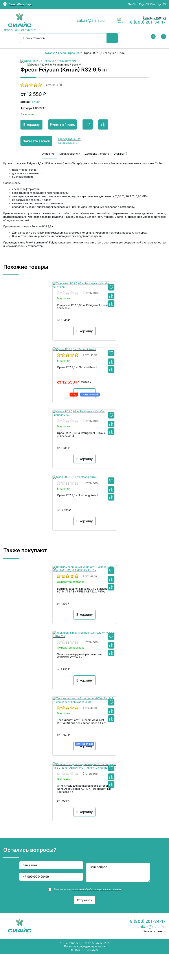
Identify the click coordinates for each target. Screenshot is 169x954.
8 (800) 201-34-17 (148, 22)
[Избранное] (111, 287)
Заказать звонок (154, 17)
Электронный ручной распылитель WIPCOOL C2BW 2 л (79, 656)
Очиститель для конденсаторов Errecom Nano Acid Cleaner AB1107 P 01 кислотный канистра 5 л (84, 788)
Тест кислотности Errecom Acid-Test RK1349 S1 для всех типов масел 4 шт (81, 721)
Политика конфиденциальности (84, 946)
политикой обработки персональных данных (96, 889)
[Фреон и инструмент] (19, 20)
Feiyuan (35, 101)
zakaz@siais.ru (91, 20)
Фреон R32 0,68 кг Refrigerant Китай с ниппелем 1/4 (81, 434)
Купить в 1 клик (62, 124)
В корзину (31, 124)
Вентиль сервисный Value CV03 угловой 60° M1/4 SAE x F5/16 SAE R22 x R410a (83, 590)
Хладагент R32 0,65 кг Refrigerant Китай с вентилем (84, 307)
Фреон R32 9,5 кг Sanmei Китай (77, 367)
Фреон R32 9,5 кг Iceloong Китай (77, 495)
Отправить (84, 900)
